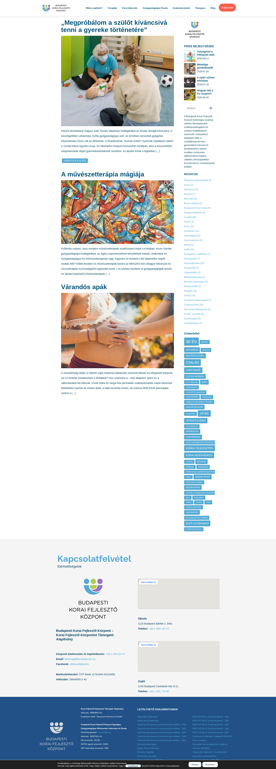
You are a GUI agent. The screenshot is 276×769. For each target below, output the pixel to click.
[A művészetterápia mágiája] (117, 211)
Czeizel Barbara (195, 376)
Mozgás (188, 291)
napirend (190, 467)
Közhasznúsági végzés (147, 744)
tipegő (199, 502)
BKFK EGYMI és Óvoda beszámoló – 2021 (211, 717)
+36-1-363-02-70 (115, 654)
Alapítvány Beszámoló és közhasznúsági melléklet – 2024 (161, 736)
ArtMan (204, 342)
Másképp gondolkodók (205, 66)
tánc (208, 502)
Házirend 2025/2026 (201, 748)
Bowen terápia (191, 203)
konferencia (193, 437)
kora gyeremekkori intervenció (200, 442)
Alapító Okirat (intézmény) (148, 748)
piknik (188, 477)
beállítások (133, 766)
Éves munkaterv (199, 740)
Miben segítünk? (94, 8)
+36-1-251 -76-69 (159, 691)
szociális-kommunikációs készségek (202, 493)
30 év (191, 341)
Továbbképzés (191, 323)
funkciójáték (192, 397)
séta (188, 497)
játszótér (190, 414)
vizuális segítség (193, 507)
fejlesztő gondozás (195, 392)
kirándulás (192, 431)
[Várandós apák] (117, 330)
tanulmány (199, 497)
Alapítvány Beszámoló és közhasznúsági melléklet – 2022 (161, 729)
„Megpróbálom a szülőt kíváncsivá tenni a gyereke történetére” (114, 26)
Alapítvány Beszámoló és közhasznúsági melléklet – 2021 (161, 724)
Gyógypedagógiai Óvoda (155, 8)
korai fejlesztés (75, 160)
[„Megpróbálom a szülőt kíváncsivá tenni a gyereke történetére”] (117, 80)
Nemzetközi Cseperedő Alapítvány (201, 472)
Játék (186, 249)
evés (204, 382)
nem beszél (203, 467)
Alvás (187, 185)
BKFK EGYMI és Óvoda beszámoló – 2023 (211, 724)
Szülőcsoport (190, 318)
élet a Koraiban (197, 523)
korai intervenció (199, 455)
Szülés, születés (192, 314)
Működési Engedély (145, 752)
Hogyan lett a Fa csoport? (205, 92)
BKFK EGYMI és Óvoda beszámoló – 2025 (211, 732)
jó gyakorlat (192, 426)
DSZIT (187, 222)
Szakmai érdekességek (196, 300)
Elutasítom (210, 764)
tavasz (188, 502)
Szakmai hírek (191, 305)
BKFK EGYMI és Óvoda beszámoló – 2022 (211, 721)
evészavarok (191, 387)
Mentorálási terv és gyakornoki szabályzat (210, 744)
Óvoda (187, 295)
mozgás (201, 461)
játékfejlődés (196, 420)
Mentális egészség (193, 281)
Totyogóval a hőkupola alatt (205, 53)
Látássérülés (190, 272)
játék (204, 413)
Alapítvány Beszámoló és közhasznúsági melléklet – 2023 (161, 732)
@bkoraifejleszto (79, 664)
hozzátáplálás (194, 407)
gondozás (206, 397)
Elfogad (194, 764)
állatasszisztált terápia (197, 518)
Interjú (187, 245)
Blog (213, 8)
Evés (186, 226)
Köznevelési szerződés (147, 756)
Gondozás (189, 231)
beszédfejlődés (195, 356)
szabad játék (202, 477)
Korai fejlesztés (130, 8)
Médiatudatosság (193, 277)
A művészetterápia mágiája (102, 174)
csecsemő (193, 370)
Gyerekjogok (190, 235)
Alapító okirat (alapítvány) (148, 721)
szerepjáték (193, 487)
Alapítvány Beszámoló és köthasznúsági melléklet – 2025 (161, 740)
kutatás (189, 462)
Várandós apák (84, 287)
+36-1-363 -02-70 (158, 628)
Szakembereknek (181, 8)
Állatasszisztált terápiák (196, 180)
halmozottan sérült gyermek (199, 402)
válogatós (192, 512)
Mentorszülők (191, 286)
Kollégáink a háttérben (195, 254)
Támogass (200, 8)
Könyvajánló (190, 258)
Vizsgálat (112, 8)
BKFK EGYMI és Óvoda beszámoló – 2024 (211, 729)
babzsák (205, 350)
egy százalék (192, 382)
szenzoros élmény (194, 482)
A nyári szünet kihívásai (205, 79)
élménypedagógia (194, 529)
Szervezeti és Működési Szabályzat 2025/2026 (212, 736)
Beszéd (188, 194)
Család (187, 217)
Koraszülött (189, 268)
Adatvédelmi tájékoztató (147, 717)
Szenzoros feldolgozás (195, 309)
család (192, 362)
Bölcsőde (189, 199)
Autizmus (188, 189)
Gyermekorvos (191, 240)
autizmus (192, 349)
